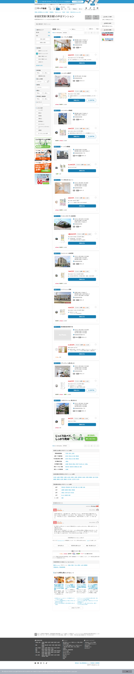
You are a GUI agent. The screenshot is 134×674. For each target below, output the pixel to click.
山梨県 (46, 647)
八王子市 (74, 479)
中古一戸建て (77, 565)
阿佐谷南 (68, 487)
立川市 (77, 479)
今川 (79, 487)
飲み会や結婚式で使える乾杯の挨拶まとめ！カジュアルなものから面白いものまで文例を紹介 (59, 587)
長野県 (49, 647)
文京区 (54, 477)
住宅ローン (65, 655)
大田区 (75, 477)
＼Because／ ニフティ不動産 (90, 642)
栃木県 (59, 645)
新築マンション (56, 565)
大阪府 (43, 650)
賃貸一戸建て (79, 642)
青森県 (46, 642)
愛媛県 (46, 653)
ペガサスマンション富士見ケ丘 (69, 400)
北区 (94, 477)
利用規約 (92, 663)
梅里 (81, 487)
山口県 (55, 652)
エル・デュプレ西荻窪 (66, 37)
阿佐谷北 (63, 487)
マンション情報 (66, 651)
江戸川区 (69, 479)
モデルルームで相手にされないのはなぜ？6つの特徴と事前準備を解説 (81, 586)
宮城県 (52, 642)
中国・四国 (37, 652)
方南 (66, 492)
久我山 (86, 464)
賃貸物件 (85, 565)
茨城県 (56, 645)
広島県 (43, 652)
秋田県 (55, 642)
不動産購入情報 (66, 643)
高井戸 (77, 464)
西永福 (70, 464)
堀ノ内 (68, 492)
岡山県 (46, 652)
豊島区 (90, 477)
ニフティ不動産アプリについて (90, 643)
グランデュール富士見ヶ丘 (67, 363)
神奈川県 (46, 645)
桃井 (69, 495)
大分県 (55, 654)
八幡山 (66, 461)
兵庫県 (46, 650)
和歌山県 (58, 650)
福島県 (43, 643)
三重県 (52, 649)
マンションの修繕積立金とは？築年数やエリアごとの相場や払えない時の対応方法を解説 (93, 586)
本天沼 (72, 492)
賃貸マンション (68, 642)
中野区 (87, 477)
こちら (88, 540)
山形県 (58, 642)
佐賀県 (46, 654)
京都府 (49, 650)
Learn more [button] (74, 671)
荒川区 (96, 477)
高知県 (49, 653)
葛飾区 (65, 479)
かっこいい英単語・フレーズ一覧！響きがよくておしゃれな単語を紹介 (70, 586)
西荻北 (69, 489)
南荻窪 (66, 495)
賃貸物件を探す (39, 65)
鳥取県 (49, 652)
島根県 (52, 652)
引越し (64, 658)
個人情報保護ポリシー (85, 663)
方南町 (66, 469)
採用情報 (97, 663)
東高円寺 (67, 466)
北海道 (43, 642)
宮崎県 (58, 654)
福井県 (58, 647)
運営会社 (77, 663)
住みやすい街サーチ (66, 652)
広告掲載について (88, 646)
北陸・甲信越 (37, 647)
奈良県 (55, 650)
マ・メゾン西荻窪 (65, 146)
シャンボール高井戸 (66, 73)
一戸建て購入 (65, 646)
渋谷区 (83, 477)
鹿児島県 (43, 656)
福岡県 (43, 654)
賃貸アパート (74, 642)
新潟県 (43, 647)
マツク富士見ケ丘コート (67, 179)
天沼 (71, 487)
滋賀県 (52, 650)
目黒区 (72, 477)
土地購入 (64, 648)
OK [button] (127, 671)
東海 (36, 649)
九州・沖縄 (37, 654)
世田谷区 (80, 477)
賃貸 (63, 642)
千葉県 (53, 645)
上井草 (72, 453)
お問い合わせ (87, 645)
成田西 (62, 489)
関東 (36, 645)
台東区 (58, 477)
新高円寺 (72, 466)
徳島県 (58, 652)
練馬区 (58, 479)
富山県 (52, 647)
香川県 (43, 653)
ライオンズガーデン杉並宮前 (68, 216)
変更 (49, 32)
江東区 (65, 477)
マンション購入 (66, 645)
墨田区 (61, 477)
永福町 (66, 464)
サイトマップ (87, 648)
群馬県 (43, 646)
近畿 (36, 650)
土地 (82, 565)
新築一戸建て (71, 565)
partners (28, 671)
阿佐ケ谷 (71, 456)
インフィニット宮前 (66, 289)
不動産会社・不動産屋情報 (59, 567)
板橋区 (54, 479)
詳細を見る (82, 63)
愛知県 (43, 649)
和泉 (76, 487)
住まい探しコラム (66, 654)
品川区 (68, 477)
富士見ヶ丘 (81, 464)
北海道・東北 (37, 642)
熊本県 (52, 654)
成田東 (66, 489)
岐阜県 (46, 649)
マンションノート (60, 540)
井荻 (70, 453)
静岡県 (49, 649)
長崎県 (49, 654)
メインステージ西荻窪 (66, 110)
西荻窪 (77, 456)
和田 (62, 497)
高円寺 (66, 456)
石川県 (55, 647)
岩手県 (49, 642)
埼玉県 (50, 645)
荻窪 (74, 456)
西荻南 (73, 489)
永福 (84, 487)
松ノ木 (62, 495)
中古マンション (79, 645)
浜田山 (73, 464)
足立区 (61, 479)
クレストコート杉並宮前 (67, 253)
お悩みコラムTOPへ (75, 607)
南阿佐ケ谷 (76, 466)
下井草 (66, 453)
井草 (74, 487)
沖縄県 (47, 656)
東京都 (43, 645)
